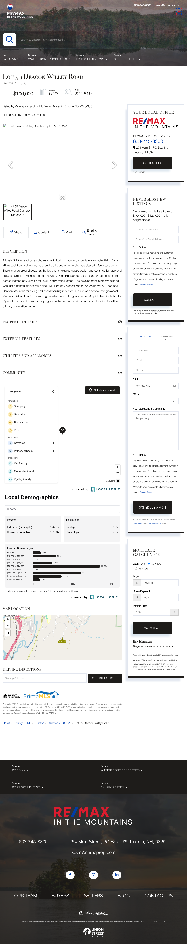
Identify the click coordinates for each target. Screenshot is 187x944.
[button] (9, 39)
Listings (19, 723)
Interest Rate (140, 605)
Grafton (39, 723)
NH (29, 723)
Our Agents (139, 172)
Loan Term (139, 563)
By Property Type (90, 59)
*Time (136, 394)
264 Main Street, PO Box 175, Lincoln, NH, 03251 (118, 841)
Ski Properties (126, 59)
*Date (136, 379)
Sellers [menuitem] (93, 895)
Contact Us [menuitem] (158, 895)
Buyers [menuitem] (60, 895)
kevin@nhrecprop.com (169, 5)
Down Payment (141, 591)
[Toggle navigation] (179, 12)
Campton (54, 723)
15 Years (143, 568)
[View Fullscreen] (7, 633)
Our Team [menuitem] (25, 895)
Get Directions (105, 678)
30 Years (156, 563)
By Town (9, 59)
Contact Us (152, 163)
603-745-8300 (142, 5)
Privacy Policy (146, 284)
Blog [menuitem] (124, 895)
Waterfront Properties (47, 59)
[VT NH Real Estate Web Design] (93, 932)
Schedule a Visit (166, 338)
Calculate (153, 628)
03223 (67, 723)
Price (136, 576)
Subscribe (153, 299)
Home (6, 723)
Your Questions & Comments (149, 408)
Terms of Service (154, 523)
